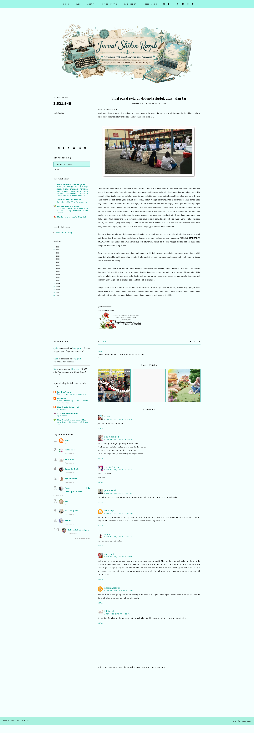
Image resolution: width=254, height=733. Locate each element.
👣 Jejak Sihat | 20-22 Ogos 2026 (71, 394)
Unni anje (109, 510)
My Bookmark (109, 4)
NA (55, 364)
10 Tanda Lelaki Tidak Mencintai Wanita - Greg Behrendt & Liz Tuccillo (72, 210)
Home (66, 4)
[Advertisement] (149, 696)
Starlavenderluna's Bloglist (71, 217)
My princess (62, 416)
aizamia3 (61, 398)
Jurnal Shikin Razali (20, 720)
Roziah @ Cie (71, 511)
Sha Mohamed (111, 436)
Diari (104, 341)
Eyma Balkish (71, 469)
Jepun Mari (110, 490)
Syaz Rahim (71, 478)
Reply (100, 428)
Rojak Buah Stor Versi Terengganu (72, 202)
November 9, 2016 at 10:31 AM (118, 493)
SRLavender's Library (68, 206)
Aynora (68, 520)
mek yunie (109, 554)
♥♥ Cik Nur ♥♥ (111, 467)
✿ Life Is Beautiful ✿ (67, 413)
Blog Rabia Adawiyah (68, 407)
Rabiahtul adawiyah (78, 530)
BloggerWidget (82, 538)
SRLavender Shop (64, 232)
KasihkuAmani (64, 392)
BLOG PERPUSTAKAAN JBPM (71, 184)
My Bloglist (129, 4)
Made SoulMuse (241, 721)
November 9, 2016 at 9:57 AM (118, 470)
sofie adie (70, 450)
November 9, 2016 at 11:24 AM (118, 513)
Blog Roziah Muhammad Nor (71, 420)
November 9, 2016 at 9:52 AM (118, 419)
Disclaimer (151, 4)
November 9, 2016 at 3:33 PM (118, 557)
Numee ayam (62, 409)
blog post (76, 353)
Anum (107, 534)
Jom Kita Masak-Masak (69, 200)
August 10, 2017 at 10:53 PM (117, 614)
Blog (78, 4)
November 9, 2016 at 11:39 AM (118, 537)
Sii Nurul (109, 611)
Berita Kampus (112, 587)
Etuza (107, 416)
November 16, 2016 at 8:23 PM (118, 590)
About (90, 4)
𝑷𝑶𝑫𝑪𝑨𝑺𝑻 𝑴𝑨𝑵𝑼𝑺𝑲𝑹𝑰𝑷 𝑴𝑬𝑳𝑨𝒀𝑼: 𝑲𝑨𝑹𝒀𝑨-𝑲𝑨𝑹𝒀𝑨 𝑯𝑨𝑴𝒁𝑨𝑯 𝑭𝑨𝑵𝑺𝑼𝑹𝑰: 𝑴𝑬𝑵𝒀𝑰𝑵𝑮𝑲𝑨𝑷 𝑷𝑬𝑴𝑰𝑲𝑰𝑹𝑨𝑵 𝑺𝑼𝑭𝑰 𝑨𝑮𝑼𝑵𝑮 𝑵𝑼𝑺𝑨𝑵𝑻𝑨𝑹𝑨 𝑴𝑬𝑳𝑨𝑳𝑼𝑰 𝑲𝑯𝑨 (72, 191)
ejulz (56, 353)
